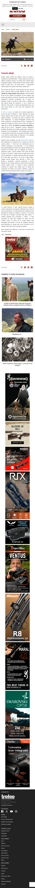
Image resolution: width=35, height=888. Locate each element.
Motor (2, 860)
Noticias (3, 843)
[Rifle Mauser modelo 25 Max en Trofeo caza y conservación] (17, 434)
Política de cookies (6, 824)
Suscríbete (17, 16)
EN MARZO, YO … (17, 334)
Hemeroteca (4, 868)
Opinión (8, 29)
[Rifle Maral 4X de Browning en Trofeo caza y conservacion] (17, 666)
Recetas (3, 884)
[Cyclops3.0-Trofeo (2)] (17, 763)
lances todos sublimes (27, 140)
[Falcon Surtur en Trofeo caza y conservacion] (17, 532)
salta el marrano (7, 112)
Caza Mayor (4, 850)
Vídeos (3, 878)
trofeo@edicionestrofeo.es (7, 805)
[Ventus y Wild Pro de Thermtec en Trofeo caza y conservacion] (17, 568)
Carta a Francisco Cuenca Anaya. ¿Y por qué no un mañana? (17, 364)
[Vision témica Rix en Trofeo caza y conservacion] (17, 495)
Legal (2, 873)
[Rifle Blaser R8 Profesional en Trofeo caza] (17, 617)
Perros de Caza (5, 845)
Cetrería (3, 870)
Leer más (20, 8)
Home (2, 29)
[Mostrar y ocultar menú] (3, 24)
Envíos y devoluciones (7, 819)
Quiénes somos (5, 831)
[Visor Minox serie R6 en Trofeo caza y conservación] (17, 458)
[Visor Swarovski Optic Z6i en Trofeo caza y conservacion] (17, 714)
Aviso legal (4, 816)
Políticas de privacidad (7, 821)
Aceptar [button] (15, 8)
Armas (3, 848)
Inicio (2, 841)
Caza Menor (4, 853)
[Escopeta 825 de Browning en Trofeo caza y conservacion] (17, 397)
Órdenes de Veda (5, 876)
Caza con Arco (5, 855)
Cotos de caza (5, 857)
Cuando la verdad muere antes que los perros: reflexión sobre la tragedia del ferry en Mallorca (18, 304)
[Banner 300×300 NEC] (17, 249)
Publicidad (4, 833)
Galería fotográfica (6, 881)
